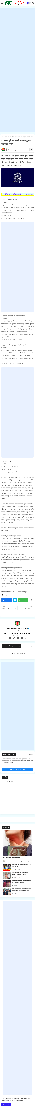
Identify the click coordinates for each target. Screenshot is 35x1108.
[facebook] (10, 638)
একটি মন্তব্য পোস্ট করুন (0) (17, 769)
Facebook (8, 600)
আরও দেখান (30, 646)
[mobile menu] (2, 3)
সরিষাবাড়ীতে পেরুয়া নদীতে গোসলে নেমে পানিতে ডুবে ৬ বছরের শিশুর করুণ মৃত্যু (21, 881)
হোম (2, 137)
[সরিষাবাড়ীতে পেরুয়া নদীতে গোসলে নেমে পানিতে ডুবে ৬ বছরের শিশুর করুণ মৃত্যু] (7, 883)
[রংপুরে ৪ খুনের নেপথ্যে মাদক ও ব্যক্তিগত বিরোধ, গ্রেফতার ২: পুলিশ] (7, 867)
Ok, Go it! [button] (6, 1104)
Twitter (15, 600)
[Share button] (31, 600)
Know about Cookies (17, 1100)
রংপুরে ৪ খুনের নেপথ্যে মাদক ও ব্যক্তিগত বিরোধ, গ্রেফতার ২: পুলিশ (21, 865)
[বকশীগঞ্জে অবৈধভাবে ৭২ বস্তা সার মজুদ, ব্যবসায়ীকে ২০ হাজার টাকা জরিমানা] (7, 875)
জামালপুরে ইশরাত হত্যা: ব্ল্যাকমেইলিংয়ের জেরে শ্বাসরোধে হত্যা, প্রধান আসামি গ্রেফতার (21, 889)
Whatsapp (23, 600)
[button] (33, 3)
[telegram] (22, 638)
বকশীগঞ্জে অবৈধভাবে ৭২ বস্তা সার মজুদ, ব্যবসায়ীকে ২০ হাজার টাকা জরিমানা (20, 873)
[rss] (25, 638)
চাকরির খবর (7, 137)
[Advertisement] (17, 70)
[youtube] (18, 638)
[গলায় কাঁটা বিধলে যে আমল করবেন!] (17, 843)
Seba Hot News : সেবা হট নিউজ (17, 628)
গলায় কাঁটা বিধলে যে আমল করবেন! (11, 858)
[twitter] (14, 638)
